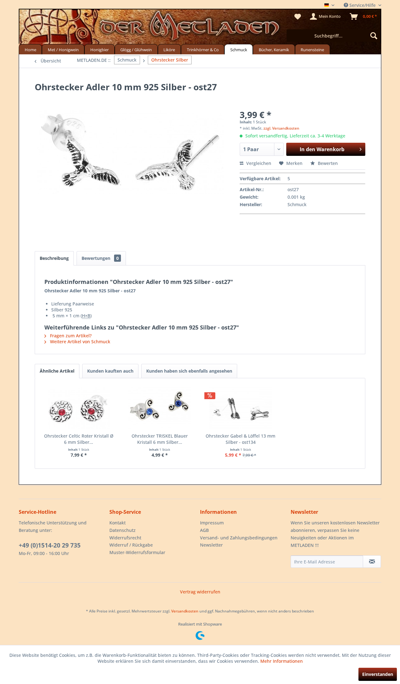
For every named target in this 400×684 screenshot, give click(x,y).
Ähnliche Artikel (57, 371)
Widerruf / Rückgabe (131, 545)
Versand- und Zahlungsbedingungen (239, 538)
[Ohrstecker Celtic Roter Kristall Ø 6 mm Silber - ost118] (78, 408)
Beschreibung (54, 258)
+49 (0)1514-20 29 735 (50, 545)
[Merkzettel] (297, 16)
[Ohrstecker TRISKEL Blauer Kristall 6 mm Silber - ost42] (159, 408)
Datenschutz (122, 530)
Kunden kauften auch (110, 371)
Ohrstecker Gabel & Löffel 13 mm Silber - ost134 (240, 439)
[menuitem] (333, 35)
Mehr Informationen (281, 661)
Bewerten (327, 163)
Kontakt (117, 523)
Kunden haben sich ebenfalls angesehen (189, 371)
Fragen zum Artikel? (70, 336)
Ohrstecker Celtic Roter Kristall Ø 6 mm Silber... (78, 439)
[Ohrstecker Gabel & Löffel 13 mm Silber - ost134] (240, 408)
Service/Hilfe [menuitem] (362, 5)
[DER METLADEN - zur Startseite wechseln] (200, 27)
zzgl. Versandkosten (281, 128)
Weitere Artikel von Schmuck (79, 341)
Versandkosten (184, 611)
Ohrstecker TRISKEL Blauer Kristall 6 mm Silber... (160, 439)
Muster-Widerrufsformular (137, 552)
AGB (204, 530)
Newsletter (211, 545)
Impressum (212, 523)
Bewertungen (100, 258)
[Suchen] (373, 35)
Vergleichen (258, 163)
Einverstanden (377, 674)
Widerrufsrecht (125, 538)
